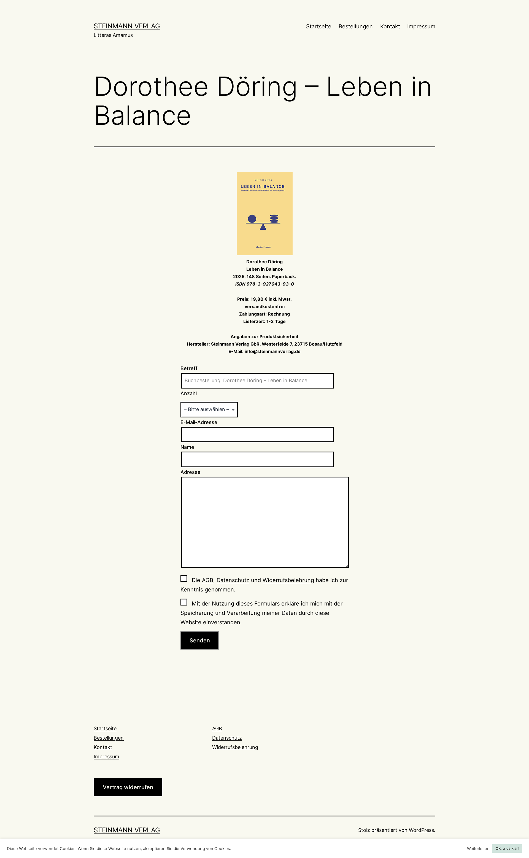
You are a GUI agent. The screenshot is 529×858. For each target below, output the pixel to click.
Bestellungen (356, 26)
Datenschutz (233, 580)
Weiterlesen (478, 848)
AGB (207, 580)
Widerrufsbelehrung (288, 580)
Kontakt (390, 26)
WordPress (421, 830)
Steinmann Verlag (127, 26)
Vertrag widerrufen (128, 787)
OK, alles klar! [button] (507, 848)
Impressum (421, 26)
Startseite (318, 26)
